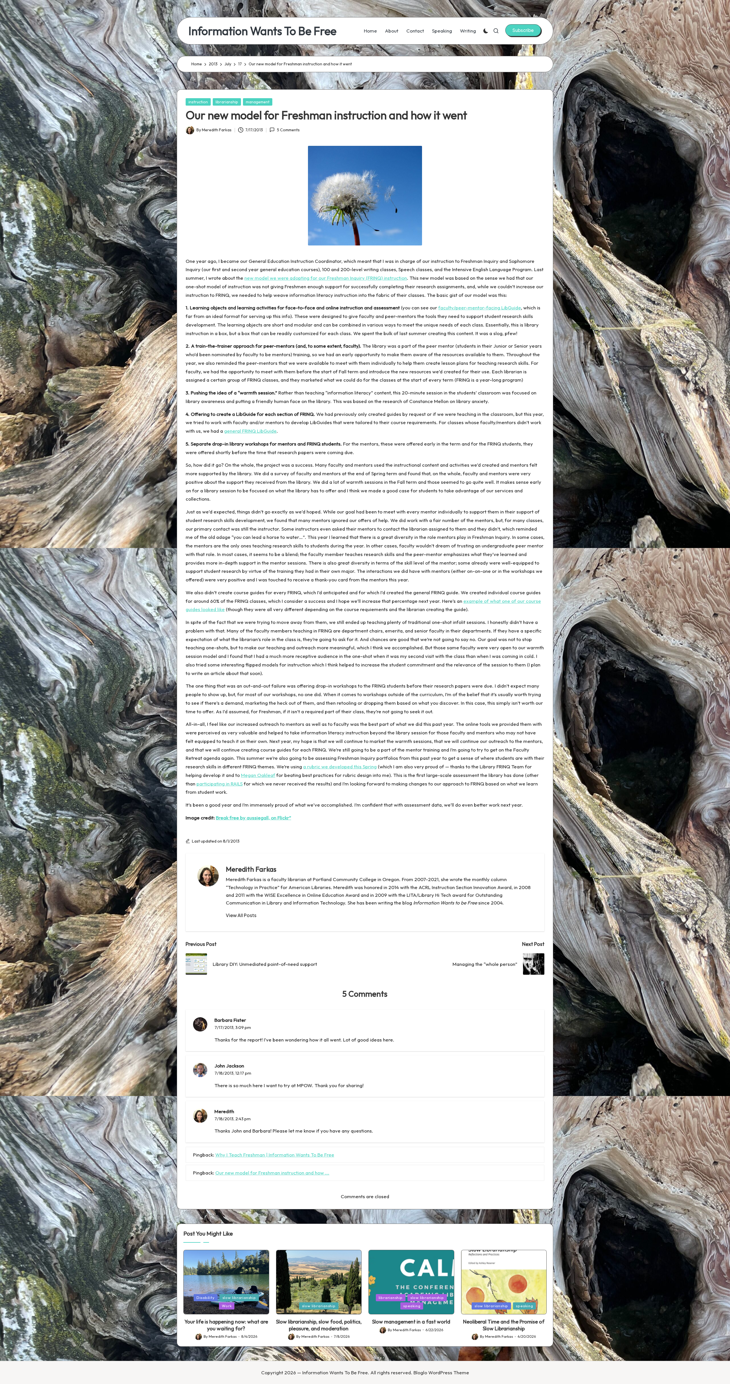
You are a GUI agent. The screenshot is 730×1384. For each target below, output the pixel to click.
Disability (205, 1297)
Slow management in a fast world (411, 1321)
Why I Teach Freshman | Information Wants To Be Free (274, 1155)
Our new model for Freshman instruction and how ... (272, 1173)
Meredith (224, 1111)
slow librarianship (239, 1297)
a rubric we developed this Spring (340, 766)
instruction (198, 101)
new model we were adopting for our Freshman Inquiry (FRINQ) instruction (325, 278)
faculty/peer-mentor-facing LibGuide (479, 308)
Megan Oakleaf (258, 775)
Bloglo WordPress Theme (441, 1372)
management (257, 101)
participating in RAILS (219, 784)
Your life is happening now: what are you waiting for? (226, 1324)
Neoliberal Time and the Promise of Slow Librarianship (503, 1324)
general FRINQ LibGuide (250, 431)
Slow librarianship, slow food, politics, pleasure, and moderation (319, 1324)
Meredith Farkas (251, 869)
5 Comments (288, 129)
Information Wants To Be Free (262, 31)
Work (227, 1306)
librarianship (227, 101)
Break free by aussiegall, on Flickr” (253, 818)
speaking (411, 1306)
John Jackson (229, 1066)
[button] (523, 30)
